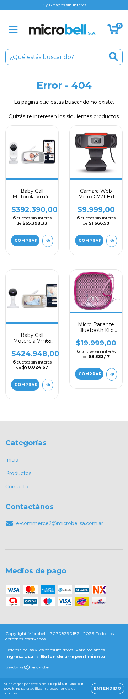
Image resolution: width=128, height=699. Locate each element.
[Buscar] (113, 56)
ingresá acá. (19, 656)
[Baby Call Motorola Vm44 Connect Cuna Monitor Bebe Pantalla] (47, 241)
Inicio (11, 460)
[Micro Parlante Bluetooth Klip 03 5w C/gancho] (111, 374)
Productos (18, 473)
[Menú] (13, 29)
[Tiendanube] (27, 668)
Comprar (90, 374)
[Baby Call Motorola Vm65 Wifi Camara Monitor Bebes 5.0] (47, 385)
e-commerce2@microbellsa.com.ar (59, 523)
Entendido (107, 688)
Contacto (16, 487)
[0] (113, 31)
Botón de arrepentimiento (73, 656)
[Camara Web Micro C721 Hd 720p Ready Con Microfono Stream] (111, 241)
